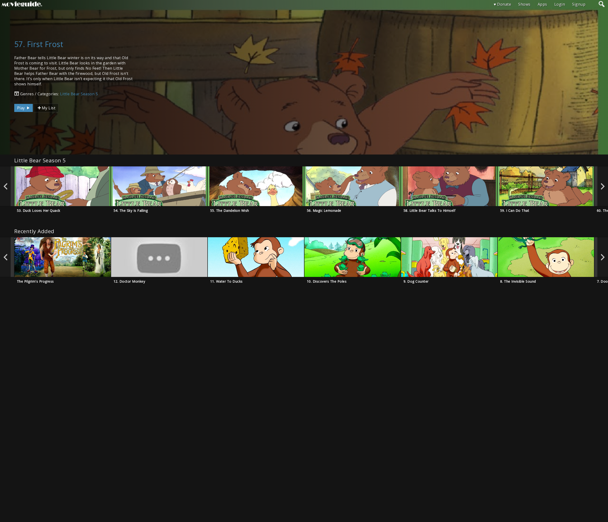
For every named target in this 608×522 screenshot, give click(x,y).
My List (48, 108)
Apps (542, 4)
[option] (62, 186)
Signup (578, 4)
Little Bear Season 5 (79, 94)
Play (21, 108)
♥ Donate (502, 4)
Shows (524, 4)
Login (559, 4)
